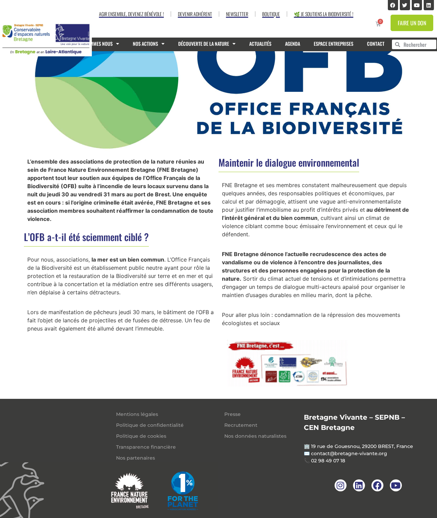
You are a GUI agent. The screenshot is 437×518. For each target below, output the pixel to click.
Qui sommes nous (95, 43)
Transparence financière (146, 447)
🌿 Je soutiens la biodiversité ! (323, 13)
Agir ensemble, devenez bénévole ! (131, 13)
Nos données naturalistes (255, 436)
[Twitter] (405, 5)
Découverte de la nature (203, 43)
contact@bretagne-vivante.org (349, 453)
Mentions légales (137, 414)
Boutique (271, 13)
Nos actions (145, 43)
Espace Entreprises (333, 43)
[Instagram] (341, 485)
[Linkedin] (429, 5)
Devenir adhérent (195, 13)
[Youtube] (417, 5)
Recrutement (240, 425)
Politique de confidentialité (150, 425)
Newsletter (237, 13)
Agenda (292, 43)
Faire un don (412, 23)
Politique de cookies (141, 436)
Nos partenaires (135, 458)
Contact (375, 43)
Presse (232, 414)
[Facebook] (393, 5)
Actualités (260, 43)
